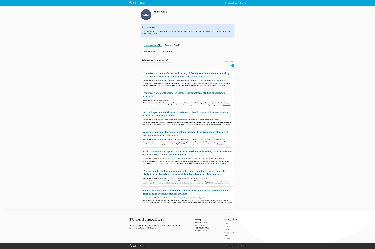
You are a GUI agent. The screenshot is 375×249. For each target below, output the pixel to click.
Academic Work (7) (153, 45)
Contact (227, 238)
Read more (221, 85)
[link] (187, 79)
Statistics (227, 229)
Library (143, 3)
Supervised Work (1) (172, 45)
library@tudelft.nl (201, 231)
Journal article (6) (169, 51)
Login (242, 3)
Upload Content (229, 232)
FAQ (226, 235)
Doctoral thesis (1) (150, 51)
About (226, 223)
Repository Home (231, 3)
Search (226, 226)
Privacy (243, 246)
